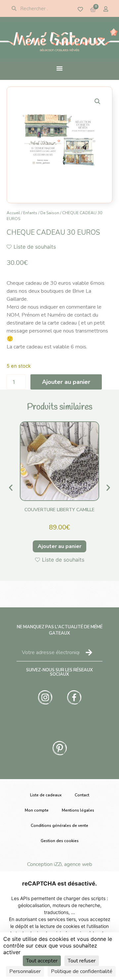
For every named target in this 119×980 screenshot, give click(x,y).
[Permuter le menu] (59, 68)
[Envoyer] (88, 652)
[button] (97, 101)
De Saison (49, 212)
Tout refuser (82, 960)
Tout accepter (42, 960)
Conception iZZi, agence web (59, 864)
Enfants (30, 212)
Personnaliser (25, 971)
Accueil (13, 212)
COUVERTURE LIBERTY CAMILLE (59, 510)
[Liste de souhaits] (80, 9)
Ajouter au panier (66, 382)
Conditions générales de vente (59, 825)
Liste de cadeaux (45, 795)
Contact (82, 795)
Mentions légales (78, 810)
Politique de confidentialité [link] (81, 971)
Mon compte (37, 810)
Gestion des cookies (60, 840)
